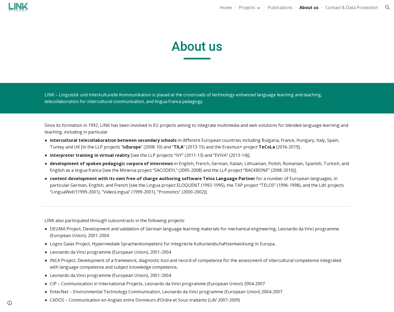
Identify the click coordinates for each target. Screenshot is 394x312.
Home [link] (226, 7)
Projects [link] (247, 7)
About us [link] (308, 7)
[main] (197, 49)
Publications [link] (280, 7)
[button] (387, 7)
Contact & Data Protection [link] (351, 7)
